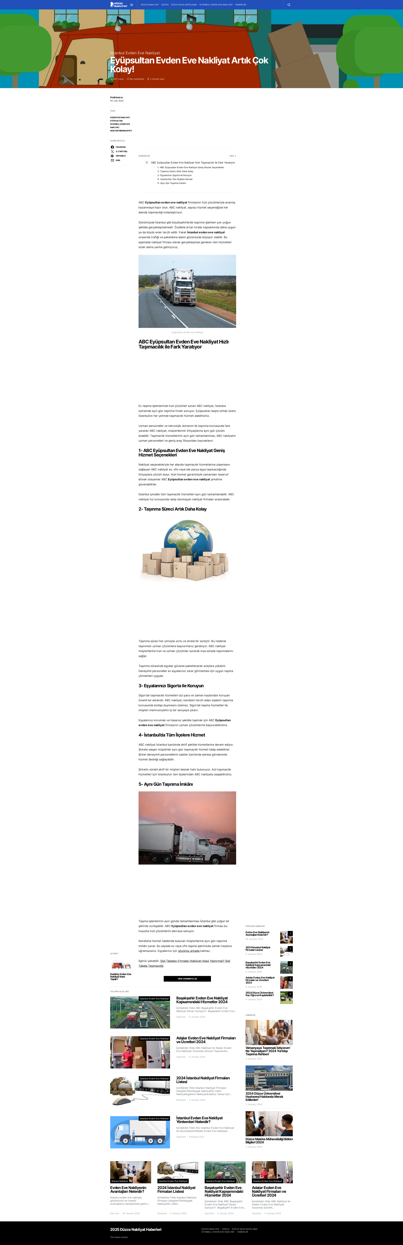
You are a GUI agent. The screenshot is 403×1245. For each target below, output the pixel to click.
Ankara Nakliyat (119, 1181)
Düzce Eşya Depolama (184, 4)
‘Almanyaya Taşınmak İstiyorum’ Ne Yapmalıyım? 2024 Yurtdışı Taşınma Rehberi (268, 1051)
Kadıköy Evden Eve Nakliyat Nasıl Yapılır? (120, 976)
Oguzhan (181, 1016)
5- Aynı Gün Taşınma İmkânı (171, 183)
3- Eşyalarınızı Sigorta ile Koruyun (174, 175)
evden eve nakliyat (120, 117)
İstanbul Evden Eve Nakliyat (216, 4)
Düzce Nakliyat (150, 4)
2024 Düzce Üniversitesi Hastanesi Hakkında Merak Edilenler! (264, 1097)
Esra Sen (114, 1213)
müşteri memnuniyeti (121, 130)
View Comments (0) (187, 979)
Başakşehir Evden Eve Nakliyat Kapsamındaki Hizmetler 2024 (258, 965)
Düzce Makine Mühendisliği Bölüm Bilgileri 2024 (269, 1140)
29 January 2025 (254, 939)
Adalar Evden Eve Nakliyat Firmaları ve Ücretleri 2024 (260, 980)
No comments (137, 79)
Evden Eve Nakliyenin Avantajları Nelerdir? (257, 933)
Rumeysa (181, 1100)
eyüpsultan (116, 121)
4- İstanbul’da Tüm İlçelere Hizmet (175, 179)
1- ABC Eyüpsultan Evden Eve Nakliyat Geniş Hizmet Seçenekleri (190, 167)
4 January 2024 (254, 986)
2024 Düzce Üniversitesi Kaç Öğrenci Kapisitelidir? (260, 994)
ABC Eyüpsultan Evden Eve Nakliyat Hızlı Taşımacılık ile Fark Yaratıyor (193, 162)
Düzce (165, 4)
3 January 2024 (254, 1104)
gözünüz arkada (188, 951)
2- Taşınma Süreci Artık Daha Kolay (175, 171)
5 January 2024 (254, 954)
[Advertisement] (187, 119)
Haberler (240, 4)
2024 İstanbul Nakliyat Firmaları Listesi (258, 948)
